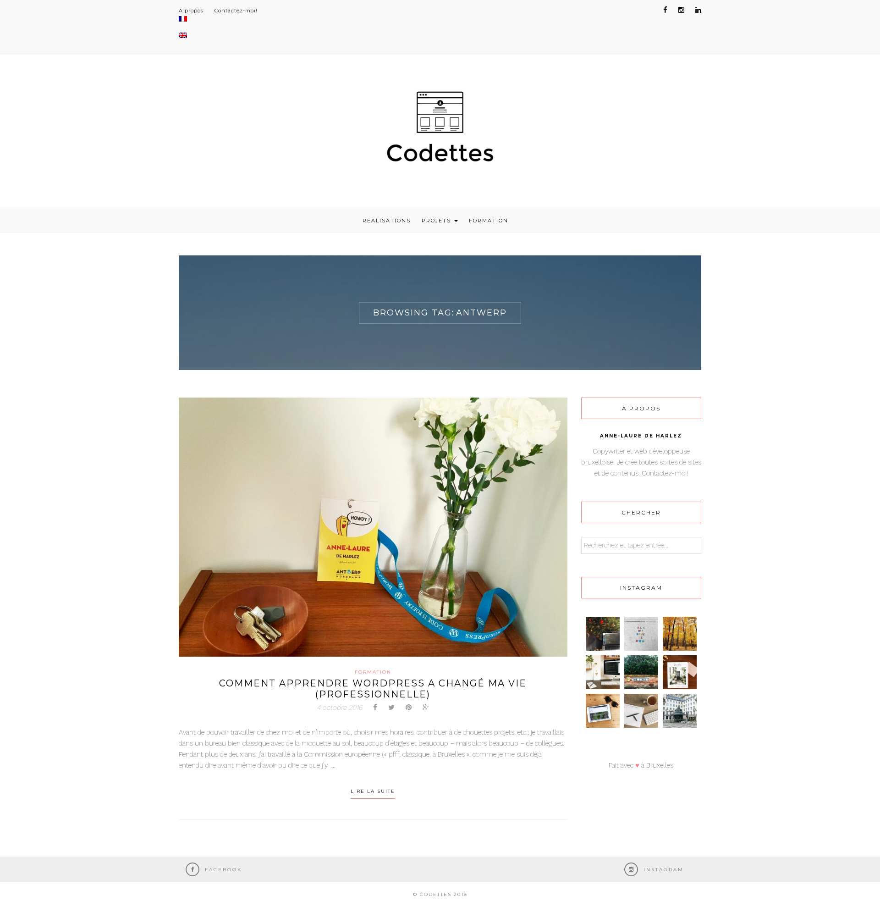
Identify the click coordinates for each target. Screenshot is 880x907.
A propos (191, 10)
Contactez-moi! (236, 10)
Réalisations (387, 220)
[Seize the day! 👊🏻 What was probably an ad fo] (641, 634)
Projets (437, 220)
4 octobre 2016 (339, 707)
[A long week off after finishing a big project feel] (680, 711)
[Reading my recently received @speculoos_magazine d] (680, 672)
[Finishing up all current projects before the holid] (603, 634)
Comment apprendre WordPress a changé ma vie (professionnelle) (373, 689)
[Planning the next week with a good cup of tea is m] (641, 711)
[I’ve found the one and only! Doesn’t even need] (641, 672)
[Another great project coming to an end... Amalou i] (603, 711)
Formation (488, 220)
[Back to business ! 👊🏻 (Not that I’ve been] (603, 672)
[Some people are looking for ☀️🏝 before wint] (680, 634)
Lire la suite (373, 791)
